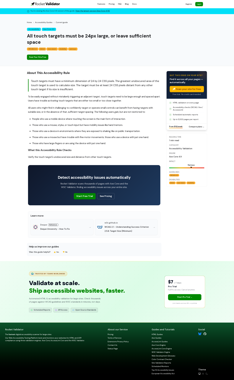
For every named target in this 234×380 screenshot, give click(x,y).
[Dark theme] (206, 373)
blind (42, 49)
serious (73, 49)
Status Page (113, 348)
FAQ (119, 4)
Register (189, 4)
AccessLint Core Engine (162, 348)
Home (29, 22)
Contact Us (112, 345)
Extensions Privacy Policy (118, 341)
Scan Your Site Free (37, 57)
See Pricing (106, 196)
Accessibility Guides (43, 22)
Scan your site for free (188, 89)
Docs (134, 4)
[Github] (205, 333)
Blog (127, 4)
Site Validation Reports (161, 363)
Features (101, 4)
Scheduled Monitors (160, 366)
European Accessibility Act (163, 373)
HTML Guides (157, 334)
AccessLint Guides (160, 341)
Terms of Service (114, 338)
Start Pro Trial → (184, 297)
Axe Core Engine (159, 345)
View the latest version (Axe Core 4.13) (92, 11)
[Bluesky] (199, 333)
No (65, 252)
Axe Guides (156, 338)
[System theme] (199, 373)
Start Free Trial (84, 196)
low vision (52, 49)
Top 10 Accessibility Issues (163, 370)
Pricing (112, 4)
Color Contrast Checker (162, 359)
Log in (199, 4)
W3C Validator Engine (161, 352)
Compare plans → (196, 127)
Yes (56, 252)
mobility (63, 49)
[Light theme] (203, 373)
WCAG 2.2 (32, 49)
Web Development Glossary (163, 356)
